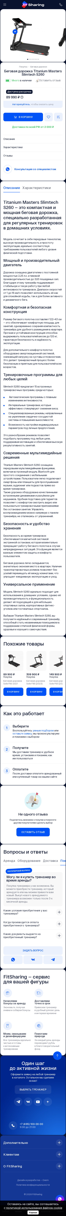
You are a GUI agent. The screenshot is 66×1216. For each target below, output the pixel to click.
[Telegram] (18, 1101)
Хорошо (33, 1212)
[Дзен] (47, 1101)
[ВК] (28, 1101)
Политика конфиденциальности (33, 1185)
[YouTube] (38, 1101)
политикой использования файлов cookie (34, 1207)
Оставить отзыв (50, 80)
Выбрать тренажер (33, 1089)
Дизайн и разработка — (33, 1180)
